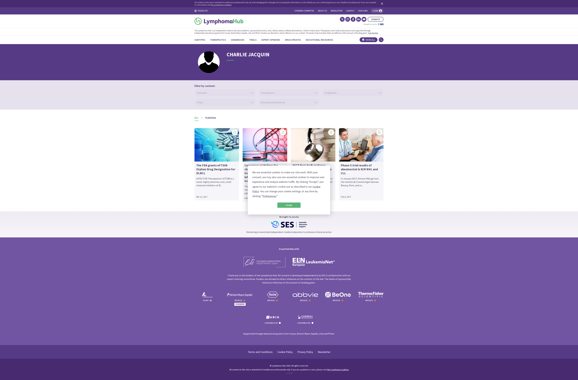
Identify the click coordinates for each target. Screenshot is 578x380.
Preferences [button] (269, 196)
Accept (289, 205)
